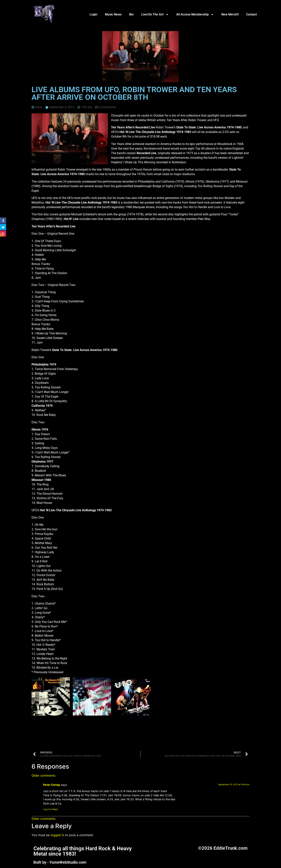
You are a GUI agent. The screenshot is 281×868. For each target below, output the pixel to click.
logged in (57, 835)
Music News (113, 14)
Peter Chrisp (51, 784)
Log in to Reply (50, 809)
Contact (251, 14)
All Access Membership (192, 14)
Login (93, 14)
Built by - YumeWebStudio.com (59, 862)
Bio (131, 14)
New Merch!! (230, 14)
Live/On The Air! (152, 14)
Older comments (43, 775)
